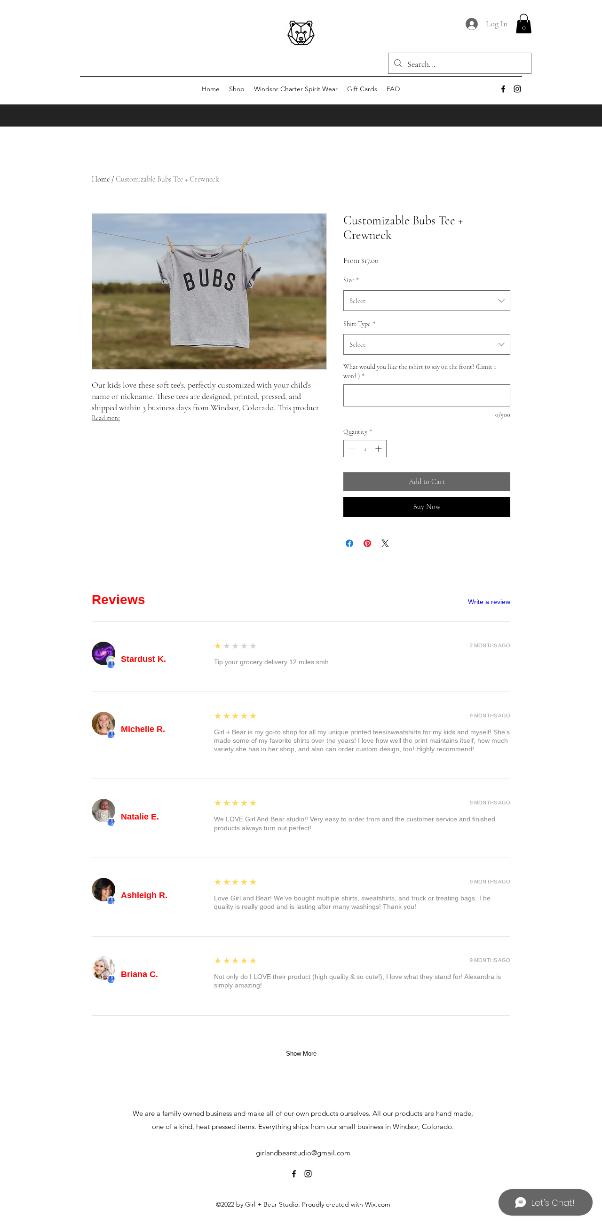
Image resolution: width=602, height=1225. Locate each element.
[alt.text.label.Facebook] (503, 89)
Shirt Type (359, 324)
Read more (106, 418)
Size (351, 280)
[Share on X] (385, 543)
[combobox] (426, 300)
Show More (301, 1053)
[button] (523, 23)
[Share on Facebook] (349, 543)
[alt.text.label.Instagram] (517, 89)
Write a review (489, 601)
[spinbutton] (364, 448)
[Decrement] (350, 448)
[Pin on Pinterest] (367, 543)
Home (101, 179)
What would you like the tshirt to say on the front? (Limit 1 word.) (419, 371)
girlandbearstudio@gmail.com (303, 1152)
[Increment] (379, 448)
